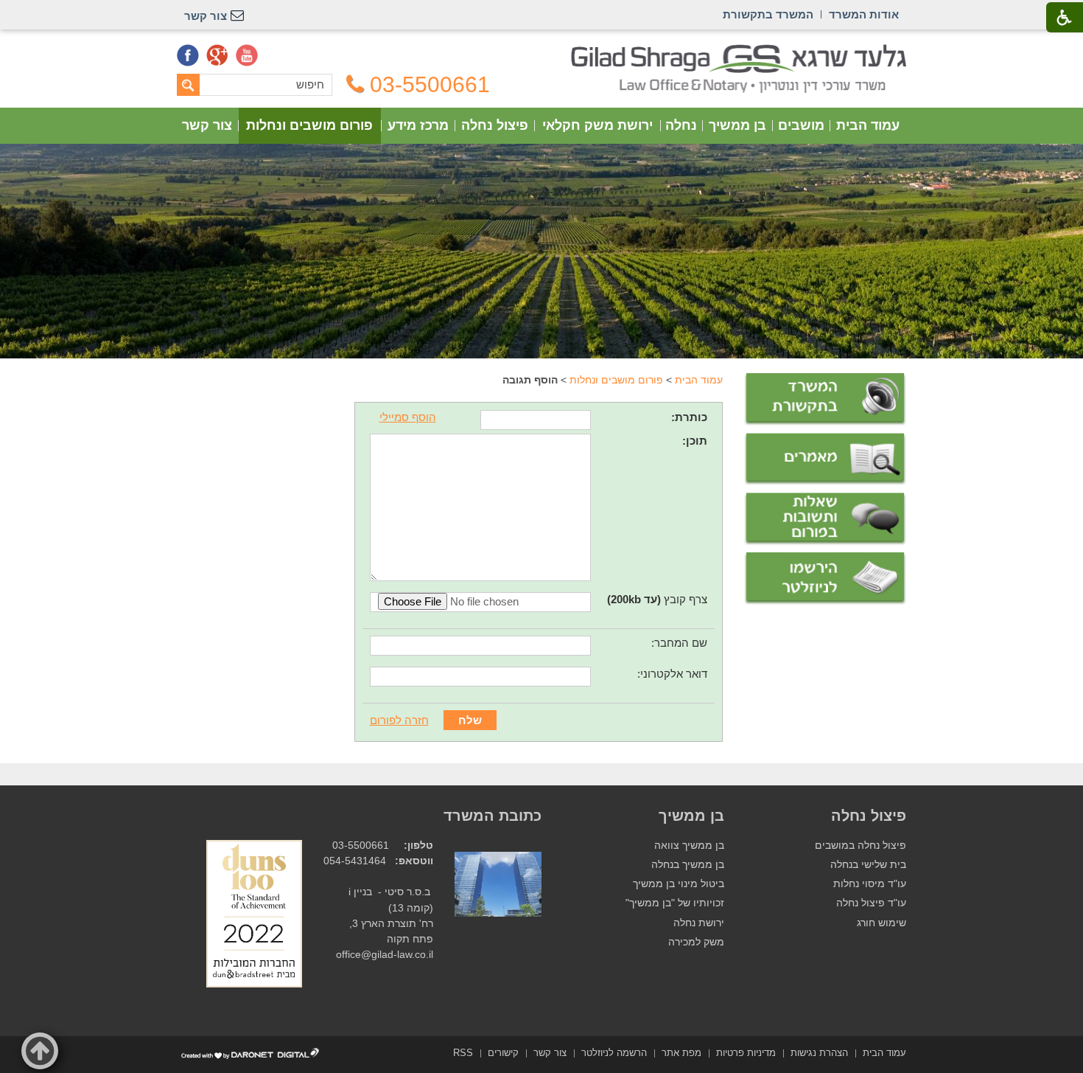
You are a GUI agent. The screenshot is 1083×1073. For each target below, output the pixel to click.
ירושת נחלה (698, 922)
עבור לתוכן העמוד (541, 51)
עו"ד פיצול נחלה (871, 903)
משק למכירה (696, 942)
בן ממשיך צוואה (689, 845)
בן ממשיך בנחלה (687, 864)
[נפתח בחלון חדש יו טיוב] (247, 55)
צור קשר (207, 125)
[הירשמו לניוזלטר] (825, 578)
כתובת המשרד (493, 816)
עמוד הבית (868, 125)
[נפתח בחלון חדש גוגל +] (217, 55)
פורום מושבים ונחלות (309, 125)
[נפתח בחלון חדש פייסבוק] (188, 55)
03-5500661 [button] (430, 85)
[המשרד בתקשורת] (825, 399)
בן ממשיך (737, 125)
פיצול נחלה (494, 125)
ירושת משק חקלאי (597, 125)
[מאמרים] (825, 459)
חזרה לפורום (399, 720)
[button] (39, 1050)
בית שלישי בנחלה (868, 864)
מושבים (801, 125)
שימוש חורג (881, 922)
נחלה (681, 125)
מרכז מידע (418, 125)
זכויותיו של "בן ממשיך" (674, 903)
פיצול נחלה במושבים (860, 845)
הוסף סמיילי (407, 417)
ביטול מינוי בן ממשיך (678, 883)
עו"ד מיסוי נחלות (869, 883)
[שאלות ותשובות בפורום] (825, 519)
